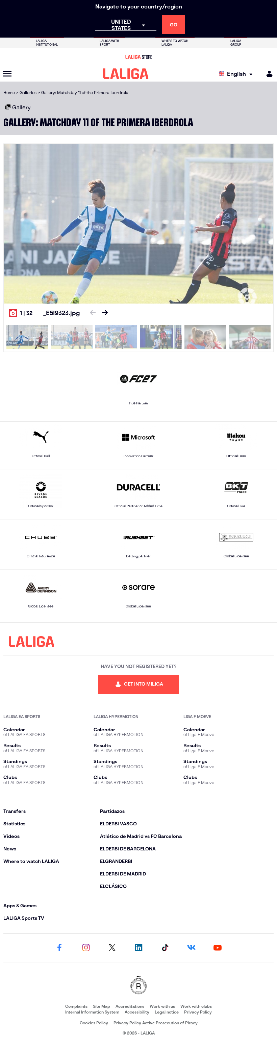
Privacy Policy (198, 1012)
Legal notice (167, 1012)
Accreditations (130, 1006)
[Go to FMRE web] (138, 985)
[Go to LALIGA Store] (138, 57)
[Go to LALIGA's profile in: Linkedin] (138, 948)
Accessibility (137, 1012)
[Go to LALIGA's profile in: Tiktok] (165, 948)
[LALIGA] (126, 73)
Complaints (76, 1006)
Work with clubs (196, 1006)
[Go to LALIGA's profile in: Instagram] (86, 948)
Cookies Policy (94, 1023)
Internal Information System (92, 1012)
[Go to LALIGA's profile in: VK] (191, 948)
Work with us (162, 1006)
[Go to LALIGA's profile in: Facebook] (59, 948)
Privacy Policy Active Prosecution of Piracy (156, 1023)
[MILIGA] (267, 74)
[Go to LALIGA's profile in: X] (112, 948)
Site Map (101, 1006)
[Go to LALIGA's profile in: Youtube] (217, 948)
